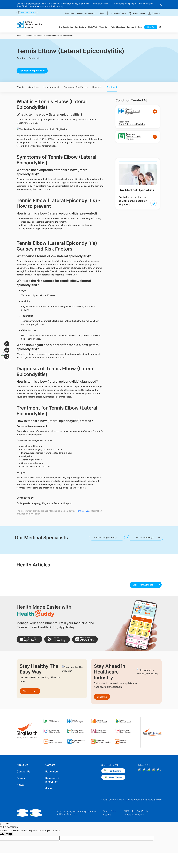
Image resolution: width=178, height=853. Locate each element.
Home (19, 36)
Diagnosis (97, 87)
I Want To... (150, 27)
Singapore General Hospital (56, 503)
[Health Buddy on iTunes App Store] (29, 639)
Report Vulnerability (134, 814)
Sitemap (107, 814)
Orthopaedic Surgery (28, 503)
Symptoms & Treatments (33, 36)
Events (21, 778)
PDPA (126, 811)
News (20, 784)
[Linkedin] (149, 770)
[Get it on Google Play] (57, 639)
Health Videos (115, 777)
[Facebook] (140, 770)
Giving (49, 788)
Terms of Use (109, 811)
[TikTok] (154, 770)
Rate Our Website (140, 811)
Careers (50, 764)
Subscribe (102, 697)
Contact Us (23, 771)
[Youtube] (159, 770)
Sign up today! (30, 691)
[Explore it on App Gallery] (85, 639)
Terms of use (83, 511)
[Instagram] (144, 770)
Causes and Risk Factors (76, 87)
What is (20, 87)
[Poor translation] (9, 834)
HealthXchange (115, 771)
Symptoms (33, 87)
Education (51, 771)
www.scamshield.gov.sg (51, 6)
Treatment (112, 87)
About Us (22, 764)
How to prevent (51, 87)
